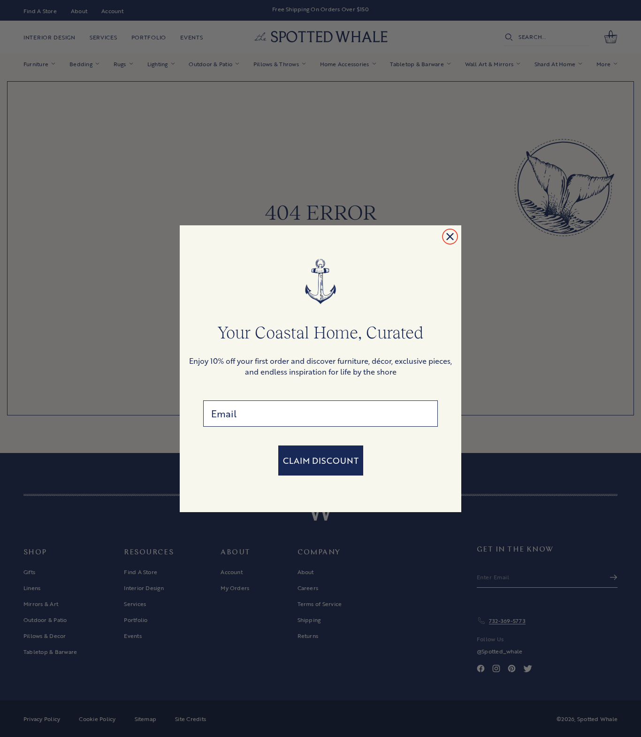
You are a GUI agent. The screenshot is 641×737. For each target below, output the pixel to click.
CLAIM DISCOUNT (321, 460)
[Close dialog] (450, 236)
